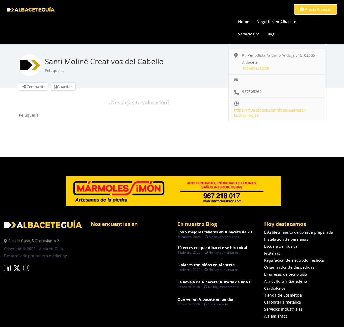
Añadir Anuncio (317, 9)
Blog (270, 34)
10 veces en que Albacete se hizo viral (212, 247)
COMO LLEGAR (256, 68)
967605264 (251, 91)
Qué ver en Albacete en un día (205, 299)
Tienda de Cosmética (283, 295)
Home (243, 21)
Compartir (35, 86)
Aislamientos (275, 316)
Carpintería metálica (282, 302)
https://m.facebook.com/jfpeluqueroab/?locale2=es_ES (270, 110)
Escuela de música (281, 246)
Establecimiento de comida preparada (298, 232)
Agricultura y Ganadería (285, 281)
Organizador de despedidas (289, 267)
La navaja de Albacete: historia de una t (213, 282)
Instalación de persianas (286, 239)
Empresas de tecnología (285, 274)
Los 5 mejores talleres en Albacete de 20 (214, 232)
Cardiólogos (274, 288)
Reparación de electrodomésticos (294, 260)
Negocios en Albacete (276, 21)
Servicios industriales (283, 309)
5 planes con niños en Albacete (206, 264)
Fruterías (272, 253)
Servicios (246, 34)
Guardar (64, 86)
